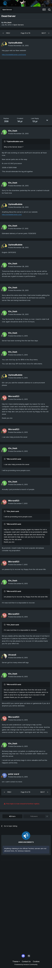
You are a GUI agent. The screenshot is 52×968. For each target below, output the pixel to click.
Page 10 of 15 (26, 33)
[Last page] (49, 33)
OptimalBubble (15, 43)
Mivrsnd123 (13, 396)
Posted (18, 45)
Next (44, 33)
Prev (8, 33)
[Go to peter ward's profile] (4, 775)
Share (13, 816)
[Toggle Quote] (5, 141)
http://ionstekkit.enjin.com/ (12, 214)
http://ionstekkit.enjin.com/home (14, 54)
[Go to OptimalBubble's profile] (4, 44)
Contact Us (26, 961)
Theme (15, 961)
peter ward (13, 774)
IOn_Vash (7, 22)
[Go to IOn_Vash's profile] (4, 132)
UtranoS (12, 655)
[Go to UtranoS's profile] (4, 656)
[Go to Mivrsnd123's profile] (4, 397)
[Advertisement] (26, 87)
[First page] (3, 33)
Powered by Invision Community (26, 964)
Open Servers (18, 25)
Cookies (36, 961)
